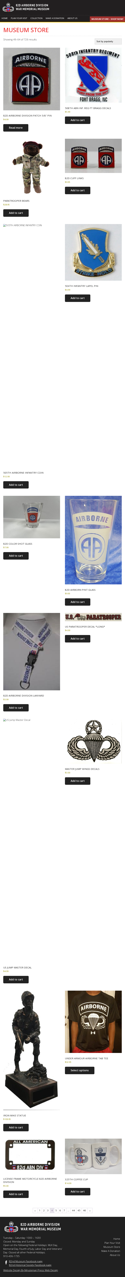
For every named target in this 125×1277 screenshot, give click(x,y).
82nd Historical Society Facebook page (30, 1265)
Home (5, 18)
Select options (80, 1070)
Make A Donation (55, 18)
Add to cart (78, 120)
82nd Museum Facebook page (25, 1261)
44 (73, 1210)
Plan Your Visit (19, 18)
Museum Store (112, 1246)
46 (84, 1210)
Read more (16, 127)
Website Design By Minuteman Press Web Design (30, 1270)
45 (78, 1210)
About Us (72, 18)
